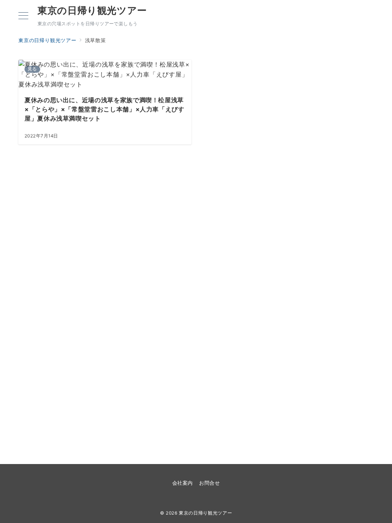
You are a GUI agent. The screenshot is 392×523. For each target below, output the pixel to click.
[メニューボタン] (23, 16)
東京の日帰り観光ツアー (92, 10)
